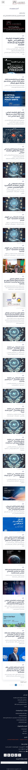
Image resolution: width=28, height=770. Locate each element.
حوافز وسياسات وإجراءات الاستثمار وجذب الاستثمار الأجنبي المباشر (15, 717)
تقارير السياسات (24, 729)
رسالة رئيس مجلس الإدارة (22, 700)
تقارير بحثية (25, 731)
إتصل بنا (25, 706)
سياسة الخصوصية (23, 739)
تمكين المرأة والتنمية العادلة (22, 720)
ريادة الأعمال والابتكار (23, 715)
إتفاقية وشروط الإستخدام (12, 739)
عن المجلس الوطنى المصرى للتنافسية (20, 697)
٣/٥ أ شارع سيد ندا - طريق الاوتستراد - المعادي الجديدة (15, 747)
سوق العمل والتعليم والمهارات (21, 713)
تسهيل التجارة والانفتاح (23, 722)
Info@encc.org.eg (22, 751)
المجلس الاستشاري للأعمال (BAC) (21, 704)
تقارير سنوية (24, 733)
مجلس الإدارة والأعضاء (22, 702)
